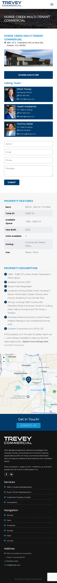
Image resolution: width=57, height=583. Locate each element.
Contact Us (28, 425)
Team (9, 520)
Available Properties (14, 345)
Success (10, 530)
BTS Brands (43, 413)
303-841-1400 (12, 561)
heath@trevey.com (26, 116)
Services (10, 515)
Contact (10, 541)
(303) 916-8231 (24, 130)
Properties (11, 525)
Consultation (12, 502)
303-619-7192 (24, 95)
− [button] (4, 361)
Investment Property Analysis (19, 497)
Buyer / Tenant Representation (19, 492)
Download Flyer (28, 75)
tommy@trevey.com (27, 134)
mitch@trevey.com (27, 99)
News (9, 536)
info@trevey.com (13, 565)
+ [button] (4, 357)
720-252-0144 (24, 113)
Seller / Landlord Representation (19, 487)
